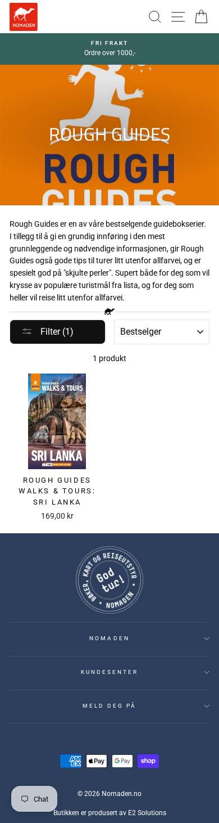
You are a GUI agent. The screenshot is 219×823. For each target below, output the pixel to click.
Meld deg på (110, 706)
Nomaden (109, 638)
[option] (109, 49)
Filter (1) (56, 331)
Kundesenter (110, 672)
